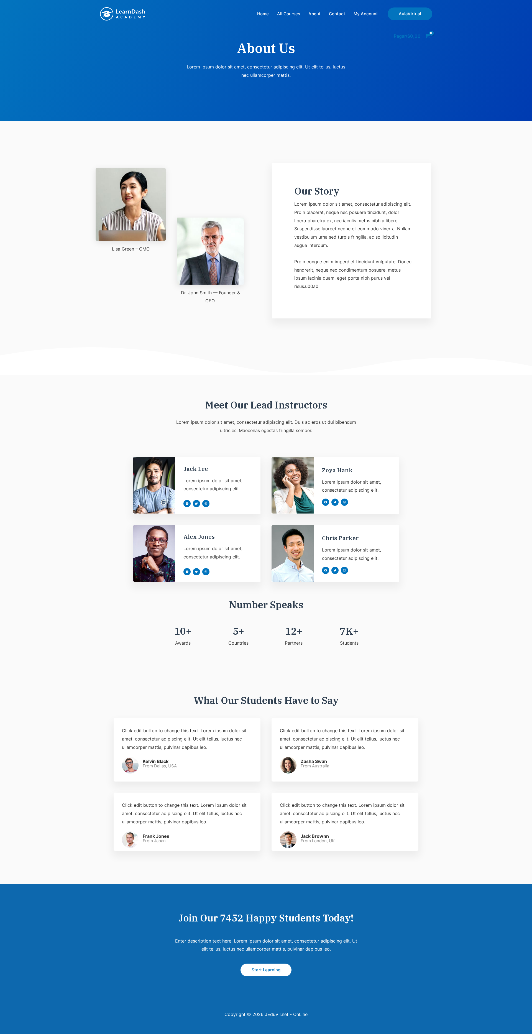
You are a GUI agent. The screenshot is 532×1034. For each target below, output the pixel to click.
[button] (187, 503)
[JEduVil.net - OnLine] (122, 13)
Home (263, 13)
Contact (337, 13)
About (314, 13)
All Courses (288, 13)
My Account (366, 13)
